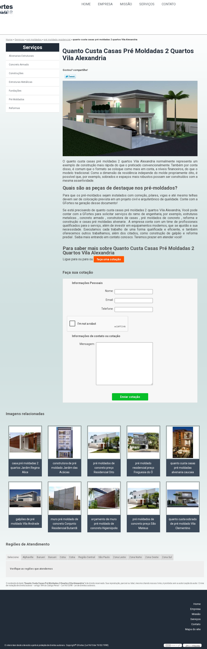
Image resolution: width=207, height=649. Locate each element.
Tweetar (70, 76)
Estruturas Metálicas (20, 82)
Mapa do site (193, 629)
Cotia (63, 557)
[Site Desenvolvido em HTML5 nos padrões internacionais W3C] (173, 645)
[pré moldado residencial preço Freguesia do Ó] (143, 442)
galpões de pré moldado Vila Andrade (25, 521)
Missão (126, 4)
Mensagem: (88, 344)
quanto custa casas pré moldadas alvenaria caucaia (182, 468)
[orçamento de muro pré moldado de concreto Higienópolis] (104, 498)
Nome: (110, 290)
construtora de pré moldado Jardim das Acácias (64, 468)
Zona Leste (119, 557)
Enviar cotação (130, 396)
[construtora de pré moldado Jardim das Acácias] (64, 442)
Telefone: (108, 308)
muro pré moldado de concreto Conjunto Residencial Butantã (64, 524)
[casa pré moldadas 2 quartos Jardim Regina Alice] (25, 442)
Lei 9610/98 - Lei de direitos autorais (78, 585)
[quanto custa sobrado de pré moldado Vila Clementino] (183, 498)
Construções (16, 73)
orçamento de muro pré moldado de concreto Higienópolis (104, 524)
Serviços (146, 4)
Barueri (41, 557)
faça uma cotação (109, 259)
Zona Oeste (151, 557)
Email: (110, 299)
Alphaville (28, 557)
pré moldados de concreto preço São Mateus (143, 524)
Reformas (14, 108)
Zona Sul (167, 557)
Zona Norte (135, 557)
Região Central (86, 557)
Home (86, 4)
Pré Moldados (16, 99)
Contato (169, 4)
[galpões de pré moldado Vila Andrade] (25, 498)
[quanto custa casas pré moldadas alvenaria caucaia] (183, 442)
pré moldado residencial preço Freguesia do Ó (143, 468)
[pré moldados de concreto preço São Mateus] (143, 498)
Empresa (105, 4)
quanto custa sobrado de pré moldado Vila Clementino (183, 524)
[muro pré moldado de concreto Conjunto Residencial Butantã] (64, 498)
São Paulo (104, 557)
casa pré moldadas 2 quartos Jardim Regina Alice (25, 468)
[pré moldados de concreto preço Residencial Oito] (104, 442)
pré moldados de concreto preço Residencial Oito (104, 468)
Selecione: (13, 557)
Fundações (15, 90)
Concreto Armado (19, 64)
